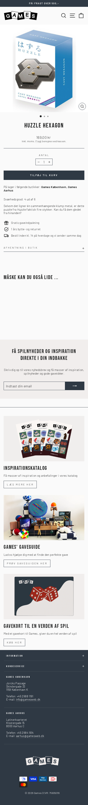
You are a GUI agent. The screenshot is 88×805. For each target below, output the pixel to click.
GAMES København (18, 677)
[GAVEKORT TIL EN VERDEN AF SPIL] (44, 596)
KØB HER (14, 642)
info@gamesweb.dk (28, 699)
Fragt (38, 141)
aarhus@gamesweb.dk (30, 736)
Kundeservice (15, 666)
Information (14, 655)
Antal (44, 155)
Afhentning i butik (21, 247)
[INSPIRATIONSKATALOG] (44, 438)
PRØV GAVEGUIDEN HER (27, 563)
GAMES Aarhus (15, 713)
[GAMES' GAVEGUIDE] (44, 517)
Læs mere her (20, 484)
